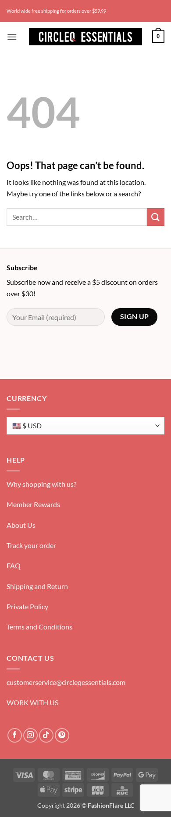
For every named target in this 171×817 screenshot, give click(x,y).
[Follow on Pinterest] (62, 735)
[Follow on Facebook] (14, 735)
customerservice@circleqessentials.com (66, 682)
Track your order (31, 545)
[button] (12, 37)
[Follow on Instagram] (30, 735)
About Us (21, 525)
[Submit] (155, 216)
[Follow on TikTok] (46, 735)
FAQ (14, 565)
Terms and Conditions (39, 626)
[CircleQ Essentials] (85, 36)
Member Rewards (33, 504)
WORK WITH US (32, 702)
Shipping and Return (37, 586)
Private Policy (27, 606)
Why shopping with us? (41, 484)
